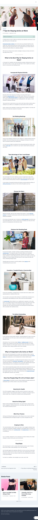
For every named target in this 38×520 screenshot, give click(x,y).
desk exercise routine (13, 97)
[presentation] (9, 484)
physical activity (11, 96)
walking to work (25, 342)
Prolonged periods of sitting (8, 43)
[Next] (35, 489)
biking (19, 342)
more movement (24, 179)
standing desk (6, 253)
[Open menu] (36, 2)
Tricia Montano (6, 33)
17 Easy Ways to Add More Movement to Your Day (29, 468)
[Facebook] (34, 517)
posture (26, 261)
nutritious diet (17, 429)
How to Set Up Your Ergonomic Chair (8, 467)
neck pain (15, 361)
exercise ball (6, 301)
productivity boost (30, 371)
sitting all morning (6, 183)
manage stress (25, 429)
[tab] (18, 501)
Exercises (4, 28)
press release (6, 380)
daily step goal (25, 219)
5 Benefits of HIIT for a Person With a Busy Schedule (27, 494)
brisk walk (8, 145)
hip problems (20, 361)
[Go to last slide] (3, 489)
